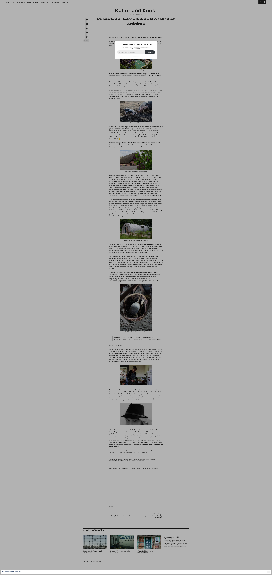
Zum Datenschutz (17, 571)
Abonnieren (150, 52)
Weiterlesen (136, 56)
